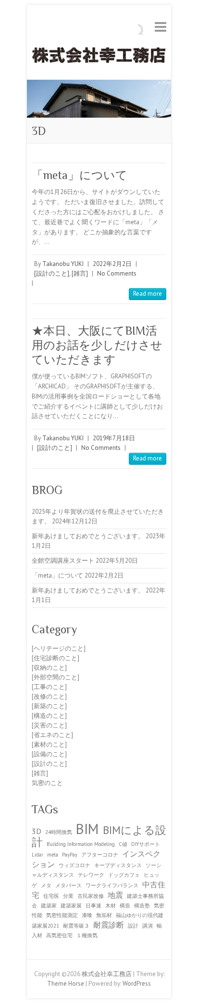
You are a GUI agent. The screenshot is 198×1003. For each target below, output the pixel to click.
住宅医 (51, 896)
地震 (115, 895)
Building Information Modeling (81, 844)
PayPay (69, 854)
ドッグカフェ (124, 874)
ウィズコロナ (74, 865)
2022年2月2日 (112, 264)
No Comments (116, 273)
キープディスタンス (118, 865)
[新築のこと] (49, 706)
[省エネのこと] (52, 735)
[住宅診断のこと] (55, 658)
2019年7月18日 (114, 438)
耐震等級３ (76, 925)
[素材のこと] (49, 744)
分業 (68, 896)
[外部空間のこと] (55, 677)
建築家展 (71, 905)
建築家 (49, 905)
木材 (110, 905)
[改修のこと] (49, 696)
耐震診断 (108, 924)
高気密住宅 (59, 935)
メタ (46, 885)
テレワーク (91, 874)
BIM (87, 829)
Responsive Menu (160, 27)
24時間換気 (58, 832)
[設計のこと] (51, 273)
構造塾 (142, 905)
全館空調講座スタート (63, 560)
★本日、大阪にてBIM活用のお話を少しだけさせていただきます (97, 345)
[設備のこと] (49, 754)
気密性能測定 (62, 915)
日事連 (93, 905)
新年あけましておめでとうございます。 (88, 536)
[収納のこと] (49, 668)
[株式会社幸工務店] (99, 57)
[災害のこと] (49, 725)
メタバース (68, 885)
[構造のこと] (49, 716)
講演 (147, 925)
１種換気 (87, 935)
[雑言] (80, 273)
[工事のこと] (49, 687)
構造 (125, 905)
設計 (133, 925)
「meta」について (79, 175)
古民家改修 (90, 896)
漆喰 (87, 915)
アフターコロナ (99, 854)
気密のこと (47, 783)
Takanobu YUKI (63, 264)
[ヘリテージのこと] (59, 648)
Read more (147, 294)
